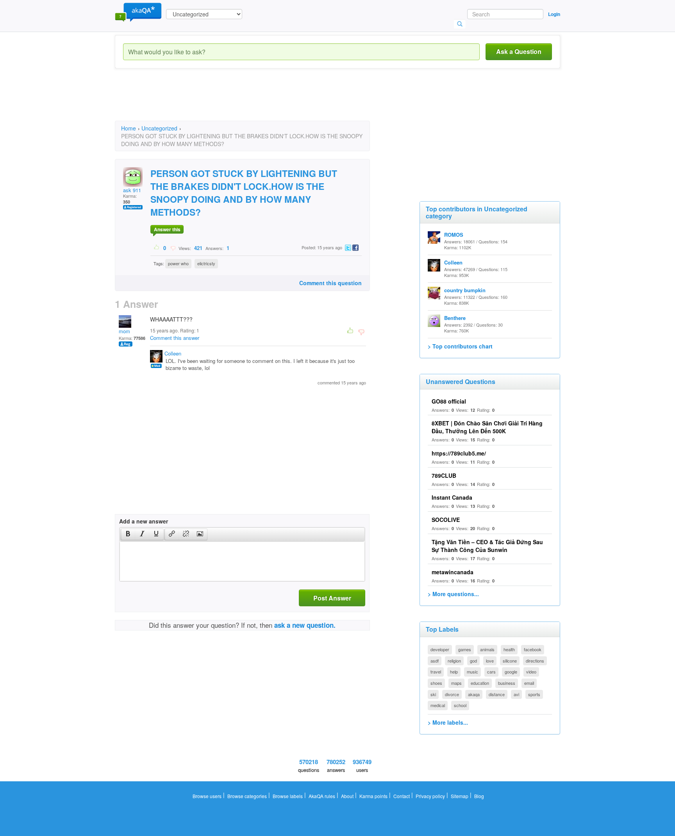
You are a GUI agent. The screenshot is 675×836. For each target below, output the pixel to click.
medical (437, 705)
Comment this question (330, 283)
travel (435, 671)
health (509, 649)
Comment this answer (174, 337)
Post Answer (332, 597)
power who (178, 263)
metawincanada (452, 572)
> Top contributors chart (460, 346)
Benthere (455, 318)
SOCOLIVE (446, 519)
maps (456, 683)
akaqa (474, 694)
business (506, 683)
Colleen (172, 353)
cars (491, 671)
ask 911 (132, 190)
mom (124, 331)
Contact (401, 796)
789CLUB (444, 475)
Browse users (207, 796)
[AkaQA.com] (138, 11)
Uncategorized (159, 128)
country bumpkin (465, 290)
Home (128, 128)
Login (554, 14)
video (531, 671)
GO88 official (449, 401)
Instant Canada (452, 497)
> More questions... (453, 594)
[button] (128, 534)
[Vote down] (173, 248)
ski (433, 694)
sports (534, 694)
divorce (452, 694)
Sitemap (459, 796)
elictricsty (206, 263)
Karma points (373, 796)
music (472, 671)
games (464, 649)
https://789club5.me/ (459, 453)
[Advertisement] (257, 101)
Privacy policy (430, 796)
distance (497, 694)
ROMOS (453, 234)
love (490, 660)
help (454, 671)
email (529, 683)
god (473, 660)
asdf (434, 660)
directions (535, 660)
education (480, 683)
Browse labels (288, 796)
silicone (510, 660)
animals (487, 649)
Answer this (167, 229)
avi (516, 694)
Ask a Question (518, 51)
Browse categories (247, 796)
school (460, 705)
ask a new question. (305, 625)
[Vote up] (157, 248)
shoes (436, 683)
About (347, 796)
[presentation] (128, 534)
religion (454, 660)
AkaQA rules (322, 796)
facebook (532, 649)
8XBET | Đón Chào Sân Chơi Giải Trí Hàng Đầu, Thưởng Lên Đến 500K (487, 427)
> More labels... (448, 722)
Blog (479, 796)
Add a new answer (143, 521)
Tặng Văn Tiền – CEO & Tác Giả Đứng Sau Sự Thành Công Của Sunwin (487, 546)
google (511, 671)
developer (439, 649)
